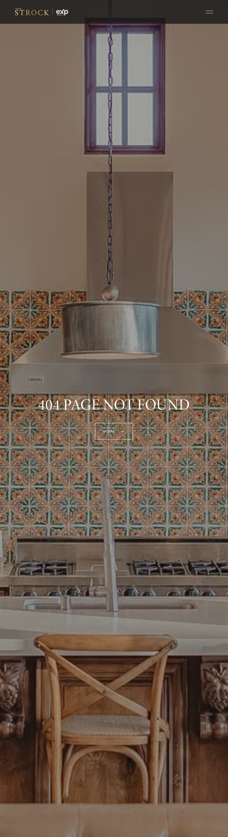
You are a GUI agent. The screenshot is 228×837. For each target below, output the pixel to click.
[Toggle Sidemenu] (209, 12)
